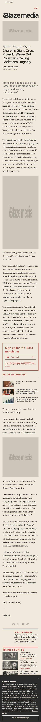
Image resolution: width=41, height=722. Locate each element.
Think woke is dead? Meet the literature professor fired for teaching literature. (29, 674)
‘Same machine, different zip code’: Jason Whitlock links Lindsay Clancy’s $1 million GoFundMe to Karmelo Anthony (26, 391)
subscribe (8, 2)
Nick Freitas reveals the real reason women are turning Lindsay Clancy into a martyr (28, 664)
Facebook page (11, 572)
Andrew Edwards (26, 659)
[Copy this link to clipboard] (27, 624)
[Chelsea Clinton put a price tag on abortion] (8, 383)
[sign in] (1, 2)
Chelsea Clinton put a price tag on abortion (26, 382)
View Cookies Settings (20, 717)
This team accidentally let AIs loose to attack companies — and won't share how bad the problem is (26, 399)
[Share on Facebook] (13, 624)
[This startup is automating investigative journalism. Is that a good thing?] (10, 655)
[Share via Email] (23, 624)
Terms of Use (8, 363)
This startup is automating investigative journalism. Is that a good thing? (29, 654)
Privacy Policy (27, 362)
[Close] (38, 678)
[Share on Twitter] (18, 624)
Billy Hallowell (10, 67)
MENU (36, 8)
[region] (20, 698)
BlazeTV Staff (25, 668)
